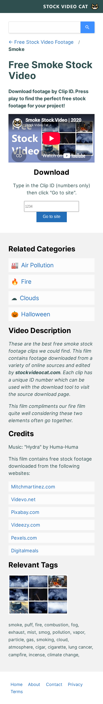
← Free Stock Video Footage (41, 42)
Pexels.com (24, 538)
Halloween (35, 314)
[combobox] (44, 27)
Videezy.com (25, 525)
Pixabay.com (25, 512)
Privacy (75, 684)
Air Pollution (37, 265)
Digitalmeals (24, 550)
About (34, 684)
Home (16, 684)
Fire (26, 281)
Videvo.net (23, 499)
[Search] (88, 27)
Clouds (29, 297)
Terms (17, 691)
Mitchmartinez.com (33, 486)
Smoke (16, 49)
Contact (54, 684)
